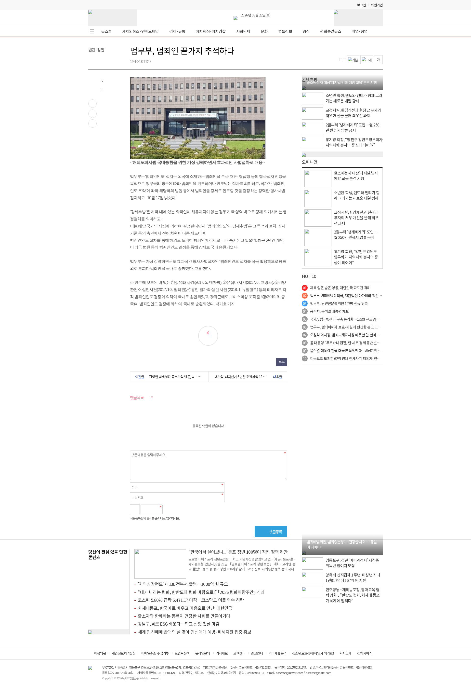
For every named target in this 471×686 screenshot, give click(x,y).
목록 (282, 361)
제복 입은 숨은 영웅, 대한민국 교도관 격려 (336, 287)
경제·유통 (177, 31)
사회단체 (243, 31)
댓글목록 (137, 397)
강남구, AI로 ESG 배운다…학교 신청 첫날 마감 (178, 623)
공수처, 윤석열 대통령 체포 (326, 311)
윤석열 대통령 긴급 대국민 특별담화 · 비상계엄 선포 (344, 350)
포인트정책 (182, 653)
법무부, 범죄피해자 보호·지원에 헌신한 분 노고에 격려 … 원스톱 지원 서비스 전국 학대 (369, 326)
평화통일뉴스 (330, 31)
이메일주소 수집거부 (155, 653)
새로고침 (179, 509)
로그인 (361, 4)
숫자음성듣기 (168, 509)
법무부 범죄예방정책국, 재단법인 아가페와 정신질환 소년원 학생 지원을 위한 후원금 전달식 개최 (375, 295)
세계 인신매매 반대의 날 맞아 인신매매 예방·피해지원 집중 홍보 (194, 632)
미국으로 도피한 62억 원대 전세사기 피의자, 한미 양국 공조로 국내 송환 (358, 358)
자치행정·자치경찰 (210, 31)
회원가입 (377, 4)
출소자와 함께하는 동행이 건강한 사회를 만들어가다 (184, 616)
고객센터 (239, 653)
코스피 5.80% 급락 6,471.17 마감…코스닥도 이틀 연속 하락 (191, 600)
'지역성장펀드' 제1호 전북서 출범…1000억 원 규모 (183, 584)
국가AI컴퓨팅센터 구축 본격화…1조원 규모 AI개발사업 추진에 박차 (355, 319)
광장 (306, 31)
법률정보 (285, 31)
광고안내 (257, 653)
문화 (264, 31)
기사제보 (222, 653)
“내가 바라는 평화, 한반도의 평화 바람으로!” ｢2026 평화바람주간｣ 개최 (201, 592)
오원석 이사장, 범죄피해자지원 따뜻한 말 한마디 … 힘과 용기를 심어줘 (357, 334)
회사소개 (346, 653)
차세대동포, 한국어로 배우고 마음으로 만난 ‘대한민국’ (185, 608)
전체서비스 (364, 653)
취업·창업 (360, 31)
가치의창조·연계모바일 (140, 31)
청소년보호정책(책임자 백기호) (313, 653)
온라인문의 (202, 653)
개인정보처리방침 (123, 653)
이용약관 (100, 653)
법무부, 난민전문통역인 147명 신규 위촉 (335, 303)
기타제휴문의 (278, 653)
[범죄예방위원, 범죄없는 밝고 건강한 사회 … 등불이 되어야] (304, 551)
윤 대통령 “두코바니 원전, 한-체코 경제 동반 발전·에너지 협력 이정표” (357, 342)
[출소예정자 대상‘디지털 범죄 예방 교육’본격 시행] (304, 87)
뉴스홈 (106, 31)
